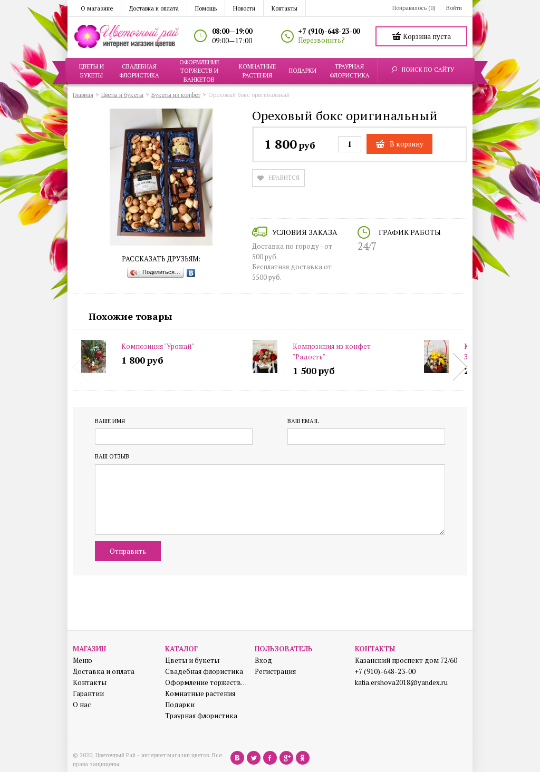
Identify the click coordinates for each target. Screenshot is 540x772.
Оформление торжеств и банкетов (206, 682)
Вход (263, 660)
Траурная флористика (201, 715)
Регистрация (275, 671)
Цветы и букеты (192, 660)
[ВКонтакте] (191, 273)
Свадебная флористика (204, 671)
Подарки (180, 704)
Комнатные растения (200, 693)
